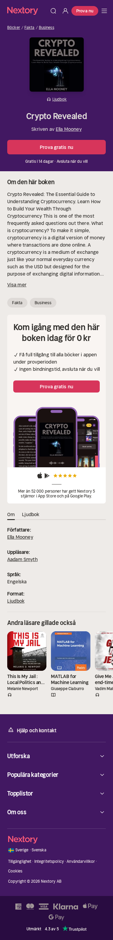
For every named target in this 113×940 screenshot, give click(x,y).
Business (46, 27)
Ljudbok (15, 601)
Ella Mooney (69, 129)
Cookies (15, 871)
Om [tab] (11, 514)
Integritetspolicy (49, 861)
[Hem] (27, 10)
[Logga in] (65, 11)
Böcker (13, 27)
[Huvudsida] (104, 11)
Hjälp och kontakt (37, 730)
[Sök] (53, 11)
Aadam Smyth (22, 559)
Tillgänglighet (20, 861)
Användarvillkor (81, 861)
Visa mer (17, 285)
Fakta (29, 27)
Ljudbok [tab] (30, 514)
